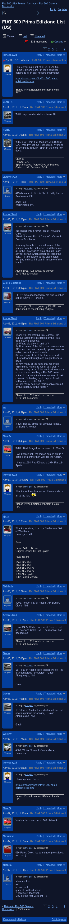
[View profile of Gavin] (7, 668)
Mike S (7, 436)
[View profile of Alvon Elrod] (7, 229)
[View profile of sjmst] (7, 531)
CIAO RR (8, 102)
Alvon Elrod (10, 214)
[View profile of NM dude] (7, 601)
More (59, 54)
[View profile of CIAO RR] (7, 117)
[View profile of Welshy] (7, 749)
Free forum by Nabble (14, 919)
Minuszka (8, 836)
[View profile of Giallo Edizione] (7, 298)
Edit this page (59, 919)
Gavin (6, 653)
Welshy (7, 733)
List (25, 36)
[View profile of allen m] (7, 880)
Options (58, 41)
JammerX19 (10, 176)
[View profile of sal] (7, 422)
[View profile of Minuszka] (7, 851)
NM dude (8, 586)
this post (29, 188)
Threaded (39, 36)
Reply (39, 54)
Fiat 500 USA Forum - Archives (19, 3)
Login (53, 9)
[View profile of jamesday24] (7, 70)
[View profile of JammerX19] (7, 192)
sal (4, 407)
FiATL (6, 129)
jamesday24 (10, 54)
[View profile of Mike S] (7, 451)
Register (62, 9)
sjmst (6, 516)
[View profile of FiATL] (7, 145)
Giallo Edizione (12, 282)
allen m (7, 864)
